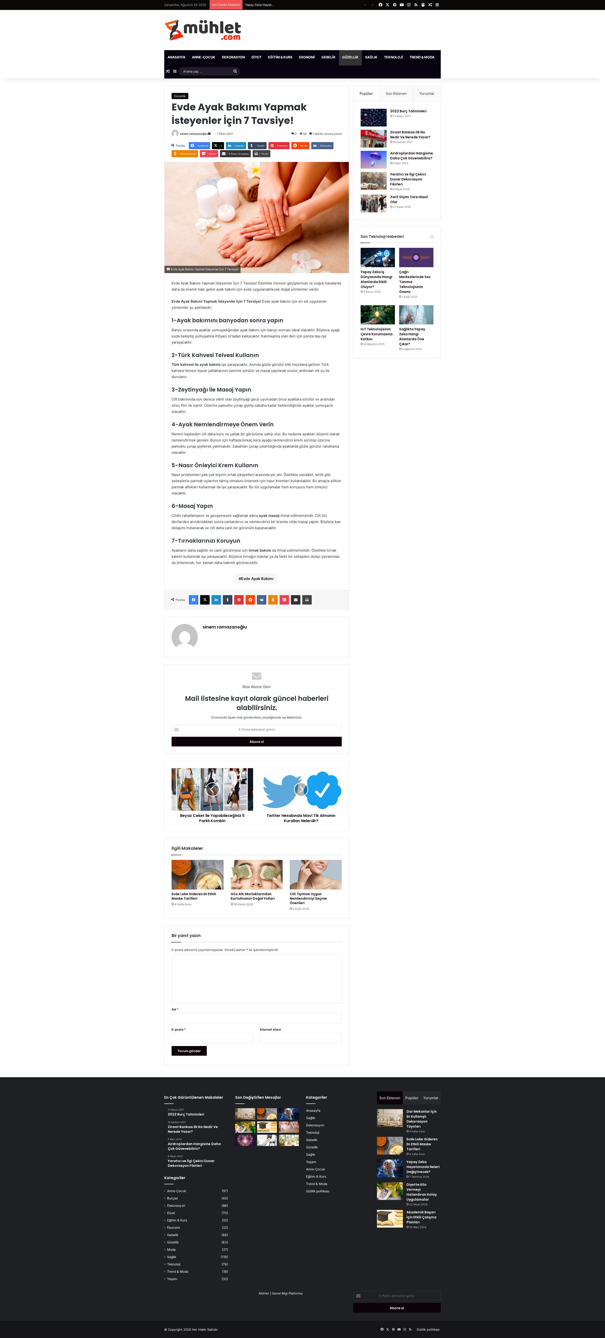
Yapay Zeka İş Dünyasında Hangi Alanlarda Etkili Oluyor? (376, 279)
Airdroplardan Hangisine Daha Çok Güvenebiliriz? (411, 156)
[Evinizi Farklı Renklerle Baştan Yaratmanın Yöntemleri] (289, 1140)
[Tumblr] (227, 600)
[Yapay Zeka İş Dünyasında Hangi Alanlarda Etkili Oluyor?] (378, 257)
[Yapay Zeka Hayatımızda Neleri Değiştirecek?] (289, 1114)
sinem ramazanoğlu (193, 133)
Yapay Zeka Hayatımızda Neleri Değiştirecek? (278, 5)
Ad (175, 1009)
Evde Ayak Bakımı (257, 578)
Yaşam (447, 57)
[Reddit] (250, 600)
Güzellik (350, 57)
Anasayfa (176, 57)
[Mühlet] (203, 30)
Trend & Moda (422, 57)
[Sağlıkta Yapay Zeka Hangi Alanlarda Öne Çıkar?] (416, 315)
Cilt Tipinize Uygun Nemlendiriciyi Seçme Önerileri (308, 898)
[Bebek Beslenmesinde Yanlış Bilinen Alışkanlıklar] (289, 1127)
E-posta (179, 1029)
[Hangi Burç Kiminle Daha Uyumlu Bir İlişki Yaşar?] (245, 1140)
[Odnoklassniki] (273, 600)
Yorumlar (426, 93)
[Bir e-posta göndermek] (209, 133)
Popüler (366, 93)
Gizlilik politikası (317, 1191)
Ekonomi (307, 57)
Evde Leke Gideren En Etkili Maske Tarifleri (194, 896)
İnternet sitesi (270, 1029)
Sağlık (371, 57)
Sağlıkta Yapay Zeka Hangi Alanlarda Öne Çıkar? (412, 336)
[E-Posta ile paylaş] (295, 600)
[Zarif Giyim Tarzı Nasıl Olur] (374, 203)
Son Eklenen (396, 93)
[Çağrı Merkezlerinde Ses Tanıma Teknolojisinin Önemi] (416, 257)
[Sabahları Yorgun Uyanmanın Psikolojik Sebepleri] (267, 1140)
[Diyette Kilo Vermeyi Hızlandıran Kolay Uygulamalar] (245, 1127)
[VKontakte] (261, 600)
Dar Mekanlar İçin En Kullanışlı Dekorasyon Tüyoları (421, 1119)
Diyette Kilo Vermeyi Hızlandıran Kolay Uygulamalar (421, 1192)
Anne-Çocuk (203, 57)
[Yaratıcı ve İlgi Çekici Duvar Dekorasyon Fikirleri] (374, 181)
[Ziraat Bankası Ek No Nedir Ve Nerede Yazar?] (374, 139)
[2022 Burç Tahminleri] (374, 117)
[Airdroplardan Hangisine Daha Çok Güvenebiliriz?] (374, 160)
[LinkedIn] (216, 600)
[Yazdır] (307, 600)
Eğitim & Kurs (280, 57)
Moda (171, 1249)
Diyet (256, 57)
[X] (205, 600)
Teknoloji (393, 57)
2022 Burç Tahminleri (408, 111)
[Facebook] (193, 600)
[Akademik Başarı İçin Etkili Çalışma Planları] (267, 1127)
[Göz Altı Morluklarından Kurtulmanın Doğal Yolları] (257, 874)
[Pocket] (284, 600)
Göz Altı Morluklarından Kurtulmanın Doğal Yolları (253, 896)
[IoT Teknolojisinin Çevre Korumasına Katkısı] (378, 315)
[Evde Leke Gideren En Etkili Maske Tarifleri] (198, 874)
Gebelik (328, 57)
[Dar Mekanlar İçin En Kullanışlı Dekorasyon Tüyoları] (245, 1114)
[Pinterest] (239, 600)
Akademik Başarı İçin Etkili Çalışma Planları (421, 1217)
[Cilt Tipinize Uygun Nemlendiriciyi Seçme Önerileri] (316, 874)
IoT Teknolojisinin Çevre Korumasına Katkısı (377, 334)
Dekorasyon (233, 57)
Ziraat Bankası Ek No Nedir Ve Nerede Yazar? (410, 134)
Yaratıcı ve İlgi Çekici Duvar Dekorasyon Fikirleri (408, 179)
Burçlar (172, 1198)
